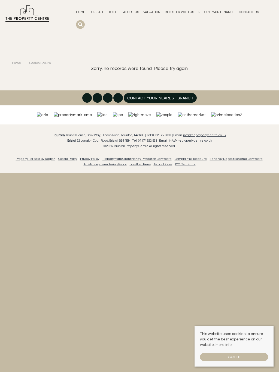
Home (80, 12)
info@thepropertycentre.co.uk (204, 135)
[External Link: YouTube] (118, 98)
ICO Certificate (185, 164)
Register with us (179, 12)
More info (224, 345)
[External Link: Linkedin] (108, 98)
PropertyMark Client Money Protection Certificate (137, 158)
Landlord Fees (140, 164)
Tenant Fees (163, 164)
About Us (131, 12)
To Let (113, 12)
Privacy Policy (89, 158)
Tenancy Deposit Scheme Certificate (236, 158)
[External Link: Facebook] (87, 98)
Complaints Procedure (191, 158)
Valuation (151, 12)
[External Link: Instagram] (98, 98)
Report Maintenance (216, 12)
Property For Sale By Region (35, 158)
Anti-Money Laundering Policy (105, 164)
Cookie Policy (67, 158)
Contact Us (249, 12)
